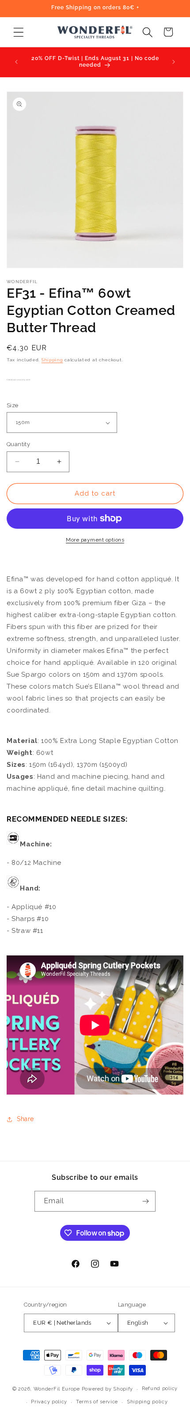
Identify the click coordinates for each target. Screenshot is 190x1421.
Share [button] (25, 1118)
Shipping (52, 359)
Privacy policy (49, 1402)
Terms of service (97, 1402)
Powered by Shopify (107, 1389)
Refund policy (160, 1388)
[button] (18, 32)
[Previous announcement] (16, 62)
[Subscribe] (145, 1201)
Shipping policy (147, 1402)
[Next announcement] (173, 62)
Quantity (18, 444)
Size (13, 405)
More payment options (95, 540)
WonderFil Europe (57, 1389)
